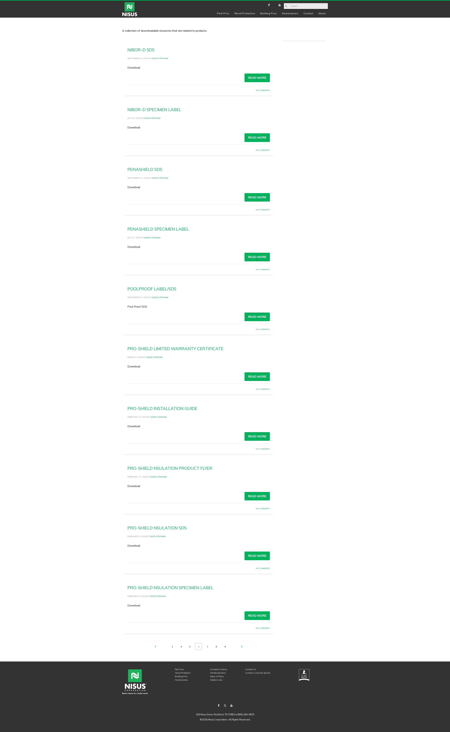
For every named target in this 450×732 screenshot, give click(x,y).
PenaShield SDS (144, 169)
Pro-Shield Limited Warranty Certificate (175, 348)
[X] (274, 5)
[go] (286, 6)
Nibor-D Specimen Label (154, 109)
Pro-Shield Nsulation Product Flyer (169, 468)
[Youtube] (279, 5)
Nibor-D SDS (141, 49)
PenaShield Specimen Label (158, 229)
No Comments (263, 90)
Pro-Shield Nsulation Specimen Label (170, 587)
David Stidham (160, 58)
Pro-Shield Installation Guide (162, 408)
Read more (257, 78)
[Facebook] (269, 5)
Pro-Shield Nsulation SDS (157, 527)
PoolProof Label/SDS (151, 288)
